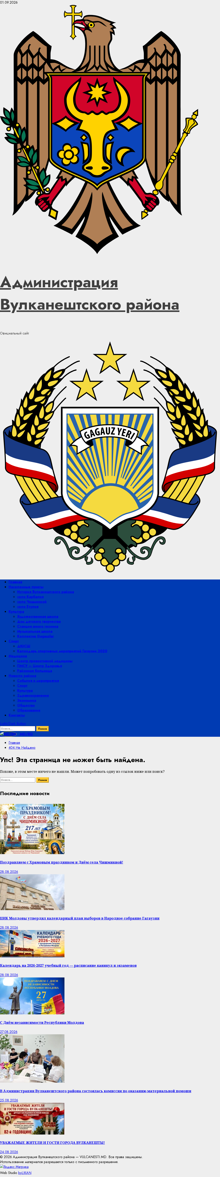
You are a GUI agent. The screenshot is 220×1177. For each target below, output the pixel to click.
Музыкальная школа (34, 631)
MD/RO (26, 734)
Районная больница (34, 670)
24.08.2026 (9, 1152)
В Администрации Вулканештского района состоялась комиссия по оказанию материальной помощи (95, 1091)
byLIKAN (24, 1172)
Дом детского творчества (39, 621)
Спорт (14, 641)
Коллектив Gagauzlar (35, 636)
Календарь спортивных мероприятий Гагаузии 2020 (62, 651)
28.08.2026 (9, 871)
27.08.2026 (8, 1031)
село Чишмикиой (32, 601)
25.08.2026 (9, 1100)
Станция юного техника (37, 626)
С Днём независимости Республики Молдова (42, 1022)
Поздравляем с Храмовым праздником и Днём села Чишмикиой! (61, 862)
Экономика (26, 700)
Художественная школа (37, 616)
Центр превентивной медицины (44, 660)
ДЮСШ (23, 646)
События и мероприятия (38, 680)
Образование (28, 710)
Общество (26, 705)
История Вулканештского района (45, 591)
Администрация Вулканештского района (89, 293)
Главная (15, 581)
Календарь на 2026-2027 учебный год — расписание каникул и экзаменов (68, 965)
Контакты (17, 715)
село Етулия (27, 606)
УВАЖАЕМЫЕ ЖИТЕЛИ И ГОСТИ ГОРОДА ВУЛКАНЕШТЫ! (52, 1142)
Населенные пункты (26, 586)
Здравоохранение (33, 695)
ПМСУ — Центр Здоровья (39, 665)
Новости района (22, 675)
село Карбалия (30, 596)
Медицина (18, 656)
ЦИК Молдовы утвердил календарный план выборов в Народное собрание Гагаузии (79, 918)
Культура (16, 611)
